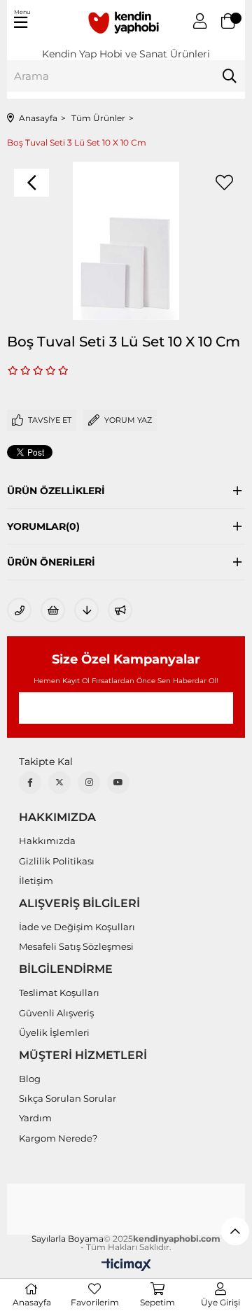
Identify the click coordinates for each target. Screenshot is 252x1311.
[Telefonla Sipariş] (19, 610)
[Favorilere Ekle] (224, 183)
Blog (30, 1078)
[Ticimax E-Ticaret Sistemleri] (126, 1266)
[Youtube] (118, 782)
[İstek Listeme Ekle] (53, 610)
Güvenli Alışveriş (56, 1012)
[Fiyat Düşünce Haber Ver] (86, 610)
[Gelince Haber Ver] (120, 610)
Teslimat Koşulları (59, 992)
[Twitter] (59, 782)
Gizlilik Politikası (56, 861)
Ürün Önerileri (51, 562)
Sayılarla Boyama (67, 1239)
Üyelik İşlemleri (54, 1032)
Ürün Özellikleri (56, 490)
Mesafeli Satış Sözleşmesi (76, 946)
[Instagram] (89, 782)
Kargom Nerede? (58, 1138)
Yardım (35, 1117)
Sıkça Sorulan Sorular (67, 1098)
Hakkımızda (47, 840)
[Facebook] (30, 782)
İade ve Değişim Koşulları (77, 926)
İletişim (36, 880)
